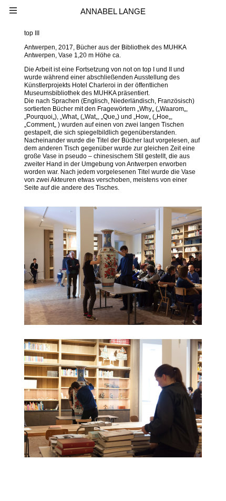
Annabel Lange (113, 11)
